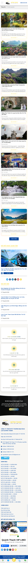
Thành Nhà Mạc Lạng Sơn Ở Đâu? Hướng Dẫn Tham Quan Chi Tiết (13, 85)
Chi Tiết (8, 273)
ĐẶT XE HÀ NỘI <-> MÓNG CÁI (8, 498)
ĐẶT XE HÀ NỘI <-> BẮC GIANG (8, 472)
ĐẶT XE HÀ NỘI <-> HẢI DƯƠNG (8, 468)
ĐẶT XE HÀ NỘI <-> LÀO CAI (8, 466)
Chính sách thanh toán (6, 512)
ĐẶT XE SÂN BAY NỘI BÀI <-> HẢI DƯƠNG (11, 490)
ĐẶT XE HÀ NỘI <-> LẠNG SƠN (8, 470)
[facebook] (14, 534)
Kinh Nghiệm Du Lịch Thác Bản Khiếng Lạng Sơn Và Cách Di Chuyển (13, 29)
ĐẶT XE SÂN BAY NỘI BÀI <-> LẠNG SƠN (11, 488)
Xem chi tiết (13, 37)
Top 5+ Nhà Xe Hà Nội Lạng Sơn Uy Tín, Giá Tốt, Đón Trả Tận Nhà (14, 269)
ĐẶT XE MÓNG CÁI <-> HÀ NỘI (8, 500)
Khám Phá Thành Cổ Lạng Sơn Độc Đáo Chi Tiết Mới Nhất (14, 113)
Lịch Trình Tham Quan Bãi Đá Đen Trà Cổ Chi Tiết (13, 315)
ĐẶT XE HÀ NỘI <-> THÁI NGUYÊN (9, 474)
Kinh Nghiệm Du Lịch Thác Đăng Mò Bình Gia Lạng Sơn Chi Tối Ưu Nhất (13, 198)
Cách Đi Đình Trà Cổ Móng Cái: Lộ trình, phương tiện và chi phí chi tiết (13, 297)
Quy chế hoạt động (5, 510)
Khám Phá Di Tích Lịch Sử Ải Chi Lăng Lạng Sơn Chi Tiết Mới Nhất (14, 141)
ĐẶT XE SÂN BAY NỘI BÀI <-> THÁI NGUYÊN (11, 492)
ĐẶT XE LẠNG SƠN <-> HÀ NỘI (8, 482)
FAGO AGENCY (21, 557)
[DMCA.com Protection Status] (5, 458)
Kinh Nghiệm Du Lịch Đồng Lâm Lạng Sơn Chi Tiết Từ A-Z (13, 226)
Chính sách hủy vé (5, 508)
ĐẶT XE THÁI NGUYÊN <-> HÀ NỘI (9, 478)
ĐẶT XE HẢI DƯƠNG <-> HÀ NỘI (8, 480)
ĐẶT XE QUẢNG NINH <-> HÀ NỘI (9, 494)
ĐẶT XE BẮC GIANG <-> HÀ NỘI (8, 484)
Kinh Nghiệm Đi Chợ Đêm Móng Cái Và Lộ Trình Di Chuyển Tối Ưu (13, 289)
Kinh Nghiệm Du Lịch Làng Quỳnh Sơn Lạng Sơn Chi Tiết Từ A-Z (14, 57)
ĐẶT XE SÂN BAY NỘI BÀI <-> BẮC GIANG (11, 486)
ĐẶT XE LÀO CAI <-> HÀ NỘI (8, 476)
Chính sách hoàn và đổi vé (7, 514)
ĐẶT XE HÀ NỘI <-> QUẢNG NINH (9, 464)
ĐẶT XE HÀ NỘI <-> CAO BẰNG (8, 496)
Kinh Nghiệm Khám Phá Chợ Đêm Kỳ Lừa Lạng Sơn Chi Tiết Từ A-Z (13, 169)
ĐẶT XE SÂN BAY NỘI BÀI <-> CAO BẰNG (11, 502)
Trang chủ (3, 7)
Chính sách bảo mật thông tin (8, 516)
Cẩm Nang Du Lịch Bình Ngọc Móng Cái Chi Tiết (14, 306)
